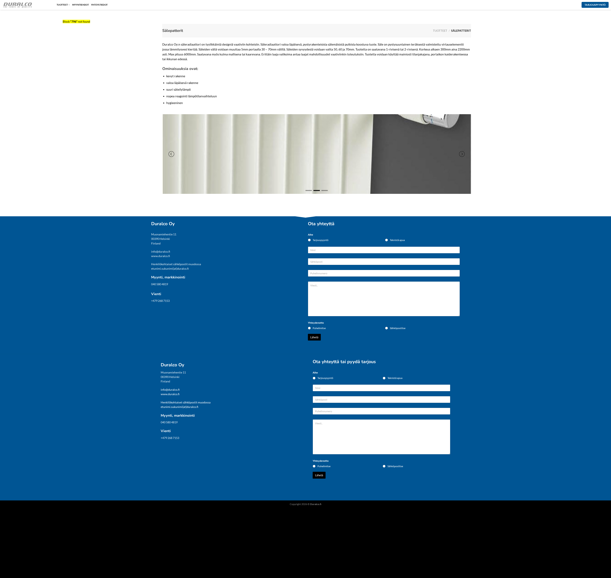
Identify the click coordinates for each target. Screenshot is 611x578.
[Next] (462, 154)
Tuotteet (62, 4)
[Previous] (171, 154)
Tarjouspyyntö (320, 239)
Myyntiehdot (80, 4)
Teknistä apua (397, 239)
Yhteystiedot (99, 4)
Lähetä (314, 337)
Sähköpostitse (397, 328)
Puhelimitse (319, 328)
